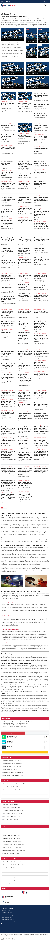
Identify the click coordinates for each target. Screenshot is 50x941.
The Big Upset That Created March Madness (7, 163)
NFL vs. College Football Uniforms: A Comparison (40, 183)
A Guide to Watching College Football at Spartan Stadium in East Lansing (7, 313)
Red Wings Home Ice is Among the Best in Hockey (8, 413)
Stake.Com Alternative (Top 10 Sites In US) (12, 853)
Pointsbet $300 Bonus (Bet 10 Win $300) (12, 813)
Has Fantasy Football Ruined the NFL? (24, 174)
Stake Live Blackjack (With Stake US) (11, 832)
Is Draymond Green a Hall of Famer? (8, 126)
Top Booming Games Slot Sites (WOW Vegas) (13, 844)
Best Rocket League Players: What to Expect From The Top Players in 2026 (8, 497)
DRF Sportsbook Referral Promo (10, 819)
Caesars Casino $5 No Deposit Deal (11, 786)
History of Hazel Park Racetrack (24, 276)
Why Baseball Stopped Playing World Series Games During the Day (25, 239)
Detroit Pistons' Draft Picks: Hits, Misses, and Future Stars (8, 365)
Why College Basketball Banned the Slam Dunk (25, 136)
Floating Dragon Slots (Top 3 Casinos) (11, 838)
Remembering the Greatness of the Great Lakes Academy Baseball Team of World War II (41, 212)
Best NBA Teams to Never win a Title (24, 183)
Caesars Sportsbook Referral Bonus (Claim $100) (14, 783)
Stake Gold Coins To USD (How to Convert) (13, 867)
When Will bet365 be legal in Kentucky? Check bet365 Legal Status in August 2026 (25, 455)
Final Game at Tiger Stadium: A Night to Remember (24, 286)
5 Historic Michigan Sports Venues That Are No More (40, 277)
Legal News (8, 10)
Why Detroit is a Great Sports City (8, 392)
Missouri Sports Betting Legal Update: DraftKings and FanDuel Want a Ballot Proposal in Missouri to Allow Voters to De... (25, 378)
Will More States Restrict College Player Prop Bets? (6, 332)
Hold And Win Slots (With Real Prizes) (12, 829)
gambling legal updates (6, 673)
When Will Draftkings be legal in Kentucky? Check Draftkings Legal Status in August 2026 (8, 483)
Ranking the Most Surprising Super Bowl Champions (25, 220)
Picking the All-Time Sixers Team (7, 104)
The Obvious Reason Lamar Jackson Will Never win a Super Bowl (40, 138)
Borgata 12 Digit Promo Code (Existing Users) (13, 775)
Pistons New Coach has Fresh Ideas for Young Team (40, 172)
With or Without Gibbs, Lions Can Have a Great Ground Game (8, 277)
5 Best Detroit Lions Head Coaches (40, 286)
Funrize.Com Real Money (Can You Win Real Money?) (15, 870)
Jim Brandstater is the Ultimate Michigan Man (8, 287)
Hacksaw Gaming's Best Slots (8, 915)
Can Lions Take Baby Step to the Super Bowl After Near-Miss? (25, 295)
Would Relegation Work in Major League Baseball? (41, 374)
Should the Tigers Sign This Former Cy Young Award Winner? (8, 403)
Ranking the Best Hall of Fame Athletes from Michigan (25, 210)
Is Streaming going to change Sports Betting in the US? (41, 353)
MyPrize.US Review (11, 742)
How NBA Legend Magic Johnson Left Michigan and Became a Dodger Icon (25, 164)
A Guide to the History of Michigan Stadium (8, 322)
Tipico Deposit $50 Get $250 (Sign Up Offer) (13, 810)
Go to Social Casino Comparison (25, 752)
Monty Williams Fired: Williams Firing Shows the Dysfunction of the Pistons (25, 354)
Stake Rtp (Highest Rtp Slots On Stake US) (12, 883)
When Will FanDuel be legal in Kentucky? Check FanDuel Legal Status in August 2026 (41, 429)
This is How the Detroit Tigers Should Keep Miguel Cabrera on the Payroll (8, 429)
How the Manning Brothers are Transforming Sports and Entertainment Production (7, 223)
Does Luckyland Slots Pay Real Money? (12, 880)
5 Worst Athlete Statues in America (40, 162)
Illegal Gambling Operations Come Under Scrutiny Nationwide (23, 443)
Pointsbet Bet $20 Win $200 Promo (11, 816)
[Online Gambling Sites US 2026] (9, 5)
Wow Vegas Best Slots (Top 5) (7, 917)
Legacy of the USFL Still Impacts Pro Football (7, 174)
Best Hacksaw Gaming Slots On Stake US (12, 841)
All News (3, 10)
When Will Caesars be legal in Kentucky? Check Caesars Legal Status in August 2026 (41, 453)
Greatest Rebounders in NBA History (11, 71)
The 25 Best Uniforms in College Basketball (41, 114)
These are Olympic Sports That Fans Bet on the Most (41, 312)
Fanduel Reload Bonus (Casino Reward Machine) (14, 792)
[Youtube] (42, 5)
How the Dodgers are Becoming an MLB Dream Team (8, 184)
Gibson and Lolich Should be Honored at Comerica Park (41, 415)
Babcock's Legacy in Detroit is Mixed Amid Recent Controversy (41, 404)
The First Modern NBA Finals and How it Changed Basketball (12, 85)
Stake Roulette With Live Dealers (8, 919)
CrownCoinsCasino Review (12, 737)
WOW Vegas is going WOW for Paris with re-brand (41, 297)
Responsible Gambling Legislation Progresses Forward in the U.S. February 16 (8, 441)
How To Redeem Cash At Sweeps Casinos (12, 861)
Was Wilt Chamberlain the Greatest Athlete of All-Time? (41, 95)
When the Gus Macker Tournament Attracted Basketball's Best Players (41, 260)
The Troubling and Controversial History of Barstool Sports (8, 239)
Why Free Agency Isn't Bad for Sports (41, 105)
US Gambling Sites (4, 7)
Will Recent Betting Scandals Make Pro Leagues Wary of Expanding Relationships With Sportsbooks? (24, 336)
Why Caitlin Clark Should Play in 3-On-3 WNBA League (24, 250)
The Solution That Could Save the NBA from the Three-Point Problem (37, 70)
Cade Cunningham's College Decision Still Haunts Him (24, 415)
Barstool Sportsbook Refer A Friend (11, 804)
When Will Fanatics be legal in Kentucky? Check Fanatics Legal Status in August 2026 (41, 441)
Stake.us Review (10, 747)
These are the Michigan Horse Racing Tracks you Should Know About (7, 251)
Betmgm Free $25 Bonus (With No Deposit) (13, 763)
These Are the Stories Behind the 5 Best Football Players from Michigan (25, 262)
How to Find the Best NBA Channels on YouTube (8, 211)
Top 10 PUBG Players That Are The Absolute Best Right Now (25, 483)
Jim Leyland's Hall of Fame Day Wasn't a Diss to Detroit (24, 312)
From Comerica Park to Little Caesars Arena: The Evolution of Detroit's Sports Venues (41, 338)
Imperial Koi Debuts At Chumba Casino (12, 835)
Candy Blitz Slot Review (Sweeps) (10, 877)
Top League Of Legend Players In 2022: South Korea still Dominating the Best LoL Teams (25, 495)
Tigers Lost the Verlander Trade (39, 249)
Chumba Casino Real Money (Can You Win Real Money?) (16, 874)
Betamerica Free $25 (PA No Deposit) (11, 807)
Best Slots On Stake (6, 910)
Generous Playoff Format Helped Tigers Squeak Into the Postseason (8, 200)
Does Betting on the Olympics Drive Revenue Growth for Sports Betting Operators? (40, 324)
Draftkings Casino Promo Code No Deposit (13, 789)
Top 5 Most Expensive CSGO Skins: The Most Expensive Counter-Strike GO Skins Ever (41, 471)
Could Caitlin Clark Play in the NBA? (30, 55)
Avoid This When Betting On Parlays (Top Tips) (24, 365)
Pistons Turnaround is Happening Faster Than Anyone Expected (8, 137)
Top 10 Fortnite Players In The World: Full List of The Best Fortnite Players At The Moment (25, 471)
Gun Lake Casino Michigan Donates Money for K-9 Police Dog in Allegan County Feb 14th (25, 429)
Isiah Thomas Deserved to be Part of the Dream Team (41, 364)
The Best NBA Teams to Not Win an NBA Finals (43, 39)
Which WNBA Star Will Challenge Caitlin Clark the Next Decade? (44, 54)
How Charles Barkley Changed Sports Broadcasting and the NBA (41, 200)
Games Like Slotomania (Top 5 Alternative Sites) (14, 850)
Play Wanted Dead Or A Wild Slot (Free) (12, 847)
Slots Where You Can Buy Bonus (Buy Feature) (14, 864)
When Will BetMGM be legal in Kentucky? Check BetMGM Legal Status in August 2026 (8, 471)
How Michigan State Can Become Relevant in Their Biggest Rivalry (8, 299)
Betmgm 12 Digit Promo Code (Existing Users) (13, 772)
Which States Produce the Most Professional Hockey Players (8, 262)
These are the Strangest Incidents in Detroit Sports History (41, 239)
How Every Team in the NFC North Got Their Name (40, 393)
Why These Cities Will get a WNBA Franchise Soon (8, 148)
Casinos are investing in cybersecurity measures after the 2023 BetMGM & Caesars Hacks (8, 454)
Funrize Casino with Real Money (8, 921)
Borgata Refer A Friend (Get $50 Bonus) (12, 766)
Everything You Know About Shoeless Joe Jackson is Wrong (25, 105)
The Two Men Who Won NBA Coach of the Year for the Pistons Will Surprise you (8, 377)
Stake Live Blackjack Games (7, 914)
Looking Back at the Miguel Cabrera (24, 405)
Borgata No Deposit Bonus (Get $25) (11, 769)
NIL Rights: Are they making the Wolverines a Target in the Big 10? (25, 394)
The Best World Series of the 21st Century (36, 85)
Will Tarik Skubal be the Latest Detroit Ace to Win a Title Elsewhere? (8, 354)
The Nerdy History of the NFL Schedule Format (41, 150)
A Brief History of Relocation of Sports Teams (24, 199)
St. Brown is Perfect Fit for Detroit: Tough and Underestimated (41, 225)
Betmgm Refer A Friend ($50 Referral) (12, 760)
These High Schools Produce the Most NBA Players (41, 127)
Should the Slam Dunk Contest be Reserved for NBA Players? (12, 37)
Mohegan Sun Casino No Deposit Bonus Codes (13, 795)
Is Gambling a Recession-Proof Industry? (23, 323)
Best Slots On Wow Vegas (7, 912)
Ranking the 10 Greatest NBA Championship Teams (31, 39)
